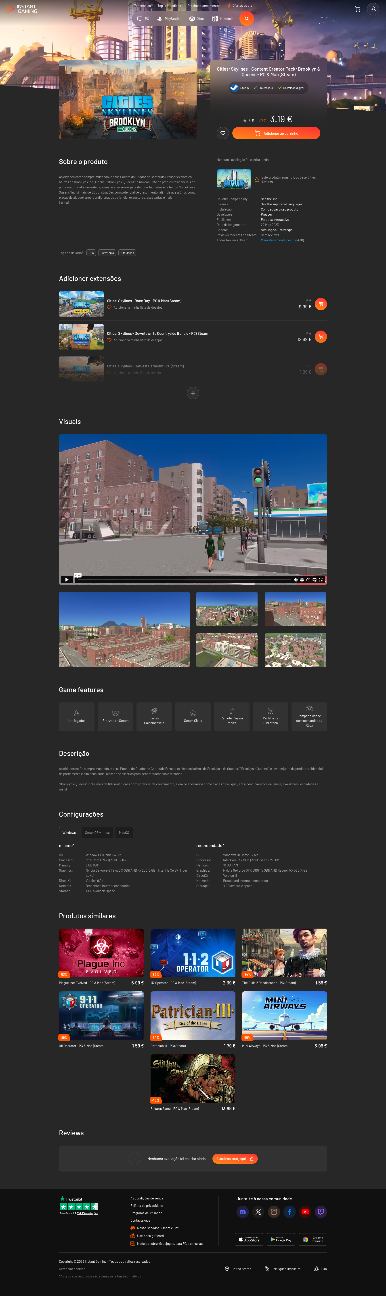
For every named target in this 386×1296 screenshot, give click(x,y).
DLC (91, 253)
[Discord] (243, 1212)
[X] (258, 1212)
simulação (127, 253)
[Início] (22, 9)
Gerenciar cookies (72, 1269)
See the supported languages (281, 204)
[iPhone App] (249, 1239)
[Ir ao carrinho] (357, 9)
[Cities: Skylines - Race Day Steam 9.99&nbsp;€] (81, 304)
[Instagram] (274, 1212)
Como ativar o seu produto (279, 209)
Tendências (142, 6)
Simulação (268, 230)
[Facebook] (289, 1212)
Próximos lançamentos (204, 6)
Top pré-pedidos (169, 6)
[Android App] (281, 1239)
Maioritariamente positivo (279, 240)
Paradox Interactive (275, 219)
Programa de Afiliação (146, 1213)
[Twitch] (321, 1212)
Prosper (266, 214)
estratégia (107, 253)
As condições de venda (146, 1198)
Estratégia (285, 230)
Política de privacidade (146, 1205)
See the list (269, 199)
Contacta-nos (140, 1220)
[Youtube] (305, 1212)
